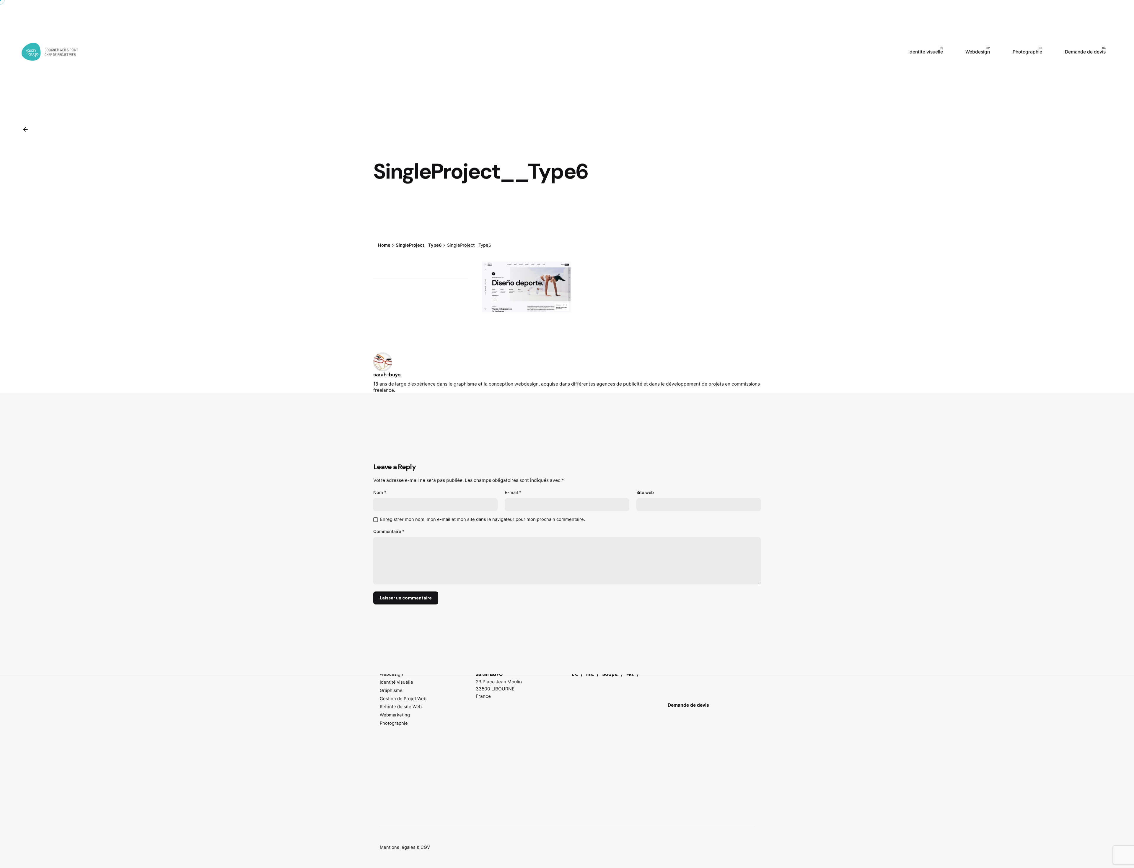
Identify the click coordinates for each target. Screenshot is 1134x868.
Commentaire (389, 531)
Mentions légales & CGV (405, 847)
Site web (645, 492)
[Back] (25, 129)
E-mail (513, 492)
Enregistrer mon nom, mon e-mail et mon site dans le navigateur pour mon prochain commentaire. (482, 519)
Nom (380, 492)
